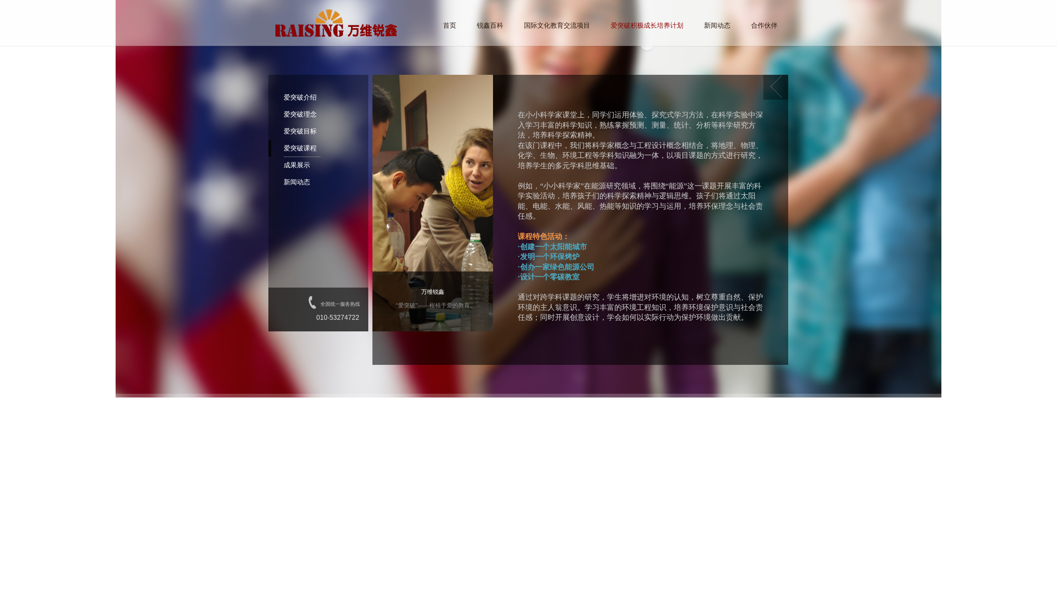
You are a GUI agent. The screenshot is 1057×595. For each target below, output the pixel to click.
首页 (449, 25)
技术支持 (483, 410)
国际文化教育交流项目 (557, 25)
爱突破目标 (300, 131)
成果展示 (297, 165)
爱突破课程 (300, 148)
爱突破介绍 (300, 97)
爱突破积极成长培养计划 (647, 25)
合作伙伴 (764, 25)
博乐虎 (505, 410)
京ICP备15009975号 (450, 410)
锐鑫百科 (490, 25)
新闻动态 (717, 25)
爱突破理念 (300, 114)
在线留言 (691, 410)
